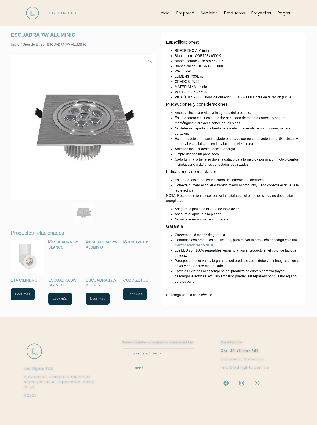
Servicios (209, 13)
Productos (234, 13)
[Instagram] (241, 383)
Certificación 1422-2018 (194, 245)
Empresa (185, 13)
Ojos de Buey (33, 44)
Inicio (165, 13)
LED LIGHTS (61, 13)
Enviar (137, 368)
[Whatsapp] (257, 383)
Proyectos (261, 13)
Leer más (22, 294)
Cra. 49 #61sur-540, (240, 351)
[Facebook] (226, 383)
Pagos (284, 13)
